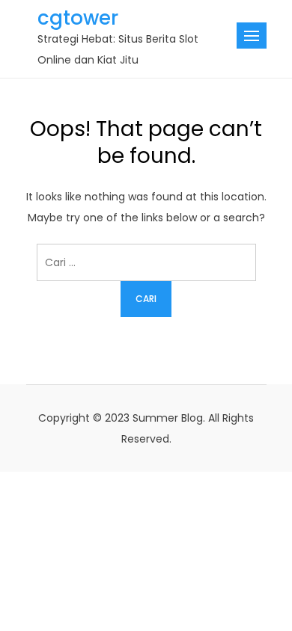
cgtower (77, 17)
